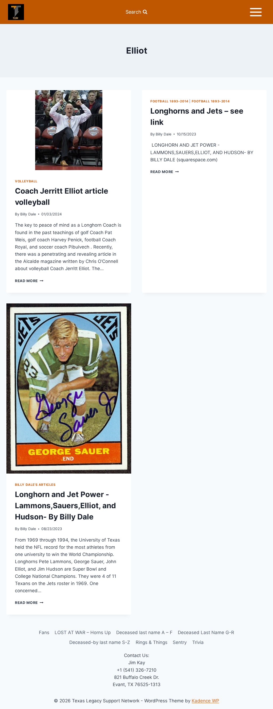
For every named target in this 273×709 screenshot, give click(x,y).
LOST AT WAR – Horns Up (83, 632)
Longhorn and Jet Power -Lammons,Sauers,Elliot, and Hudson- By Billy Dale (65, 505)
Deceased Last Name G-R (206, 632)
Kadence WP (205, 700)
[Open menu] (255, 12)
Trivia (198, 642)
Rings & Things (151, 642)
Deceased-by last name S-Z (99, 642)
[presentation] (68, 130)
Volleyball (26, 181)
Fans (44, 632)
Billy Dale (28, 214)
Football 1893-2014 (169, 101)
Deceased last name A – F (144, 632)
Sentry (180, 642)
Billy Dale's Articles (35, 485)
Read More (29, 281)
